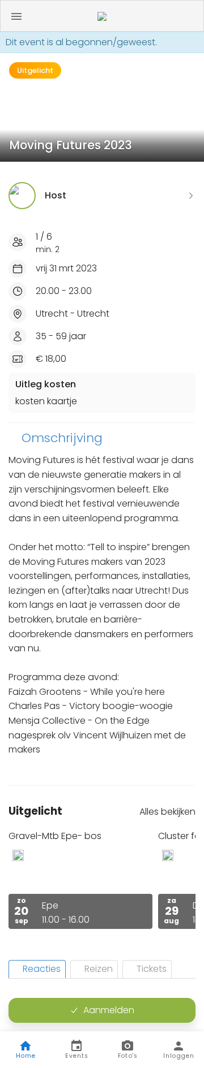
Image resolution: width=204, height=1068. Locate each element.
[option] (80, 879)
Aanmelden (108, 1010)
